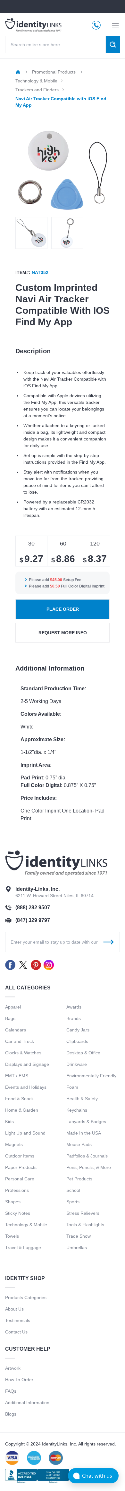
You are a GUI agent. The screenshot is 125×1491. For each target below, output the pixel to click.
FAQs (10, 1391)
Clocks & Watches (23, 1052)
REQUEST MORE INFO (62, 632)
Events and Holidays (25, 1087)
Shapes (13, 1201)
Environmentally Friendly (91, 1075)
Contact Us (16, 1331)
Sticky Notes (17, 1213)
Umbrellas (76, 1247)
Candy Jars (77, 1029)
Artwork (13, 1368)
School (73, 1190)
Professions (17, 1190)
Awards (73, 1006)
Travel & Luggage (23, 1247)
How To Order (19, 1379)
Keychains (76, 1110)
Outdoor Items (19, 1155)
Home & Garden (21, 1110)
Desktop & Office (83, 1052)
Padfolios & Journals (87, 1155)
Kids (9, 1121)
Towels (12, 1236)
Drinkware (76, 1064)
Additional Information (27, 1402)
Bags (10, 1018)
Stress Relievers (82, 1213)
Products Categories (25, 1297)
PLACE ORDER (62, 609)
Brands (73, 1018)
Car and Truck (19, 1041)
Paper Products (21, 1167)
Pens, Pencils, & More (88, 1167)
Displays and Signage (27, 1064)
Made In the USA (83, 1133)
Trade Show (78, 1236)
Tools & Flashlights (85, 1224)
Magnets (14, 1144)
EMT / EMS (16, 1075)
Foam (72, 1087)
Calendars (15, 1029)
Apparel (13, 1006)
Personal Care (19, 1178)
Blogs (10, 1414)
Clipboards (77, 1041)
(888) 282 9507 (32, 907)
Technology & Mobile (26, 1224)
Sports (72, 1201)
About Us (14, 1309)
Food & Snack (19, 1098)
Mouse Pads (79, 1144)
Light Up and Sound (25, 1133)
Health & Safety (82, 1098)
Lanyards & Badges (86, 1121)
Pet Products (79, 1178)
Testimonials (17, 1320)
